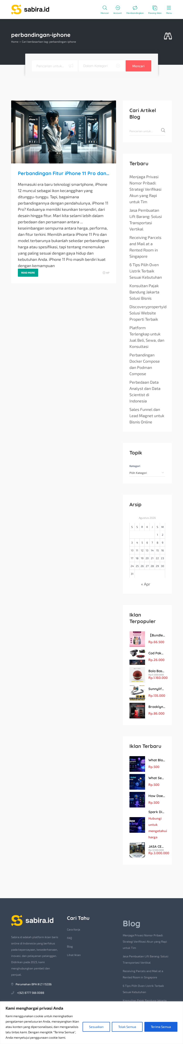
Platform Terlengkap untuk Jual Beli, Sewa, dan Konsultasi (146, 337)
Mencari (138, 66)
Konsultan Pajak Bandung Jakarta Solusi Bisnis (144, 292)
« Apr (145, 584)
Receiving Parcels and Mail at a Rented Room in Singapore (145, 247)
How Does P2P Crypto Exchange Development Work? (156, 796)
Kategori (134, 465)
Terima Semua (161, 1027)
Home (14, 41)
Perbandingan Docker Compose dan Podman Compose (144, 364)
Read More (28, 272)
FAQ (69, 938)
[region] (91, 1022)
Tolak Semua (127, 1027)
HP (107, 272)
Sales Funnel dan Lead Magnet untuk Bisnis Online (146, 415)
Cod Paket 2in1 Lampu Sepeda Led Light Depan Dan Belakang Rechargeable (156, 653)
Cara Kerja (73, 929)
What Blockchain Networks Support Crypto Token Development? (156, 760)
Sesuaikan (96, 1027)
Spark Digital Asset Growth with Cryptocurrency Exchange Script (156, 812)
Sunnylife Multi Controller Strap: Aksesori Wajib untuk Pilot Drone (156, 689)
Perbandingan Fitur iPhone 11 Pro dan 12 (63, 173)
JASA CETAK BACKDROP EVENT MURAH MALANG (156, 846)
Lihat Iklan (74, 955)
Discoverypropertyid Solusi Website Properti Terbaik (147, 313)
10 (132, 550)
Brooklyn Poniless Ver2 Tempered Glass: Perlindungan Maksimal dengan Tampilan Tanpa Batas (156, 707)
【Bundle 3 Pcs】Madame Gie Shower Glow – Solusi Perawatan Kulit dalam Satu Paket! (156, 635)
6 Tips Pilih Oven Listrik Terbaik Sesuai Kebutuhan (145, 271)
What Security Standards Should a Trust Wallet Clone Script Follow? (156, 778)
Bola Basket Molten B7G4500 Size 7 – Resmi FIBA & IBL (156, 671)
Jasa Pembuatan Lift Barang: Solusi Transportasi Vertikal (145, 219)
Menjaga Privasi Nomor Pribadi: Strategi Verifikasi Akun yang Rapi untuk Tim (145, 189)
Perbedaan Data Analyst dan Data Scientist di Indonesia (144, 391)
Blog (70, 946)
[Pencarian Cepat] (168, 36)
